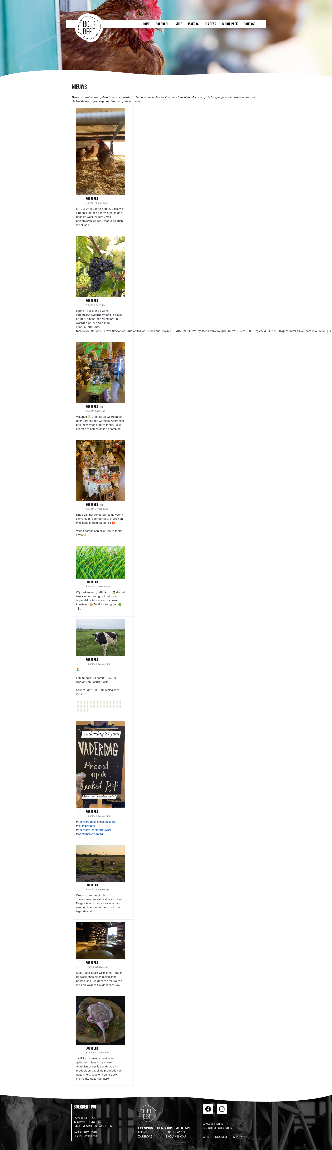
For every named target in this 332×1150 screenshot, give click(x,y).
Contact (250, 24)
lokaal (95, 821)
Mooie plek (230, 24)
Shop (178, 24)
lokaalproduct (86, 825)
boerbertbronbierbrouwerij (94, 829)
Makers (193, 24)
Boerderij (163, 24)
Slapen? (211, 24)
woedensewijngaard (90, 833)
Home (146, 24)
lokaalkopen (108, 821)
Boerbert (83, 821)
